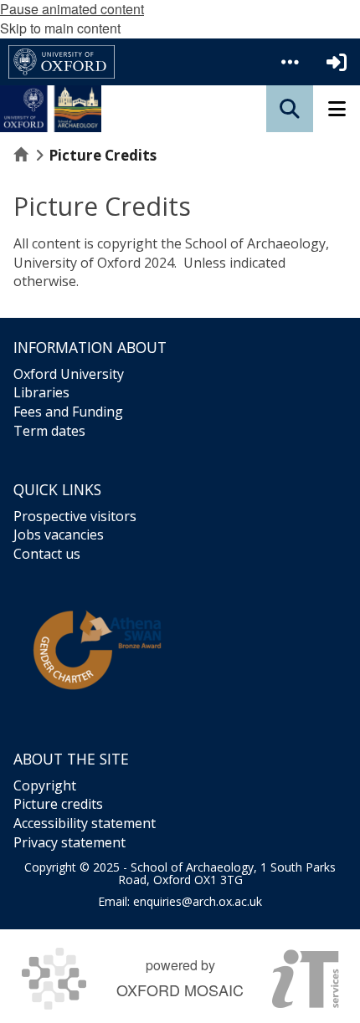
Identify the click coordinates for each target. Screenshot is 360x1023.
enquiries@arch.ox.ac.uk (197, 901)
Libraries (41, 392)
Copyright (44, 785)
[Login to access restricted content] (336, 61)
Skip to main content (60, 28)
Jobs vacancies (58, 534)
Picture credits (58, 804)
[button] (289, 61)
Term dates (49, 431)
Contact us (46, 554)
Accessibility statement (84, 823)
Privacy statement (69, 842)
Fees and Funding (68, 411)
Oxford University (68, 374)
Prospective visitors (74, 516)
